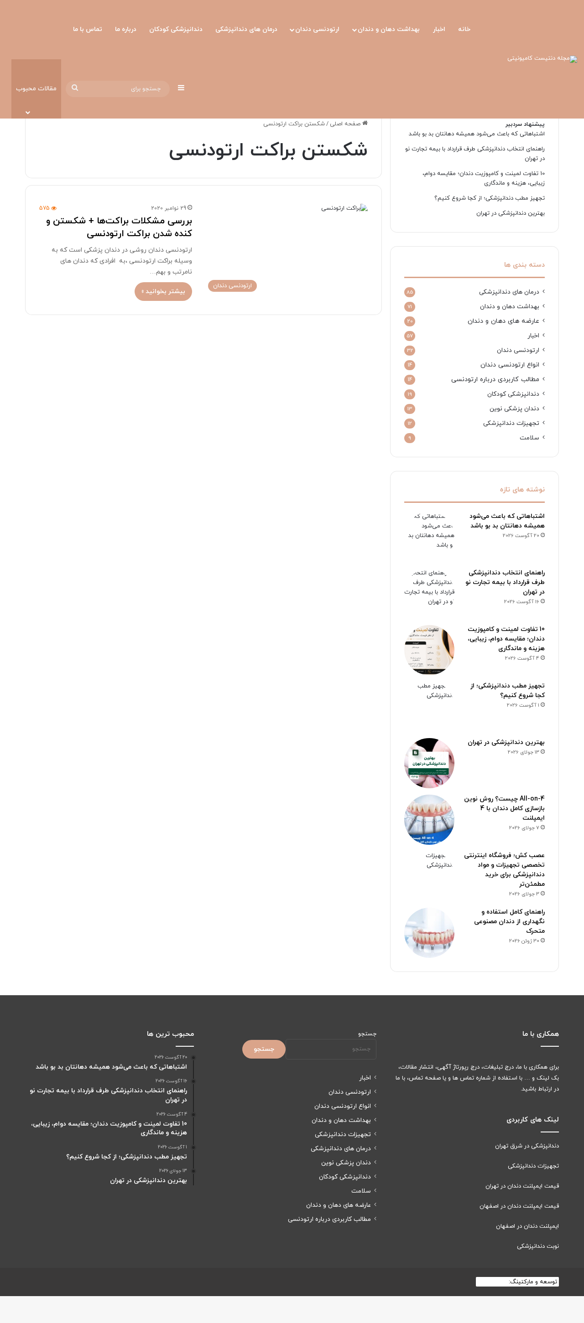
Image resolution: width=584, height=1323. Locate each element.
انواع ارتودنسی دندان (509, 365)
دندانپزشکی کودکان (176, 29)
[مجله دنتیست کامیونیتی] (542, 59)
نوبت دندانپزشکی (538, 1246)
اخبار (439, 29)
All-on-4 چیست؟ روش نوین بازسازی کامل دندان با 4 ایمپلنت (504, 808)
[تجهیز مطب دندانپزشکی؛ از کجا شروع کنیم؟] (429, 707)
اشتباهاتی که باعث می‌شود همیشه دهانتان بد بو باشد (477, 134)
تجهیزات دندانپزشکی (511, 423)
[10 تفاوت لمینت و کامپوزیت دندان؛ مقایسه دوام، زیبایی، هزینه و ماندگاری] (429, 650)
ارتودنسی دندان (317, 29)
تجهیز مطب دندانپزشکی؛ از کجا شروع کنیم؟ (489, 198)
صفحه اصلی (346, 124)
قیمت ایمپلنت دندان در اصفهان (519, 1206)
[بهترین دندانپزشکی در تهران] (429, 763)
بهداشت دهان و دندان (389, 29)
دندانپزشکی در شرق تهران (527, 1146)
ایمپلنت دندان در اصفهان (527, 1226)
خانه (464, 29)
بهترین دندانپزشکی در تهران (510, 213)
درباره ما (125, 29)
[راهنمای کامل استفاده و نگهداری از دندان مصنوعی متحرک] (429, 933)
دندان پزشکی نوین (514, 408)
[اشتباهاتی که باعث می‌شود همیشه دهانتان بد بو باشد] (429, 537)
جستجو (367, 1034)
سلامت (529, 438)
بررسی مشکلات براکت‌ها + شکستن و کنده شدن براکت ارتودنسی (119, 227)
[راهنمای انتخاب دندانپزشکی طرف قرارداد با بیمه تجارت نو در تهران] (429, 593)
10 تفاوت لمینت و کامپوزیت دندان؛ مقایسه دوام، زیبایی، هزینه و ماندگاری (506, 639)
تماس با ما (87, 29)
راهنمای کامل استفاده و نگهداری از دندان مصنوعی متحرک (509, 921)
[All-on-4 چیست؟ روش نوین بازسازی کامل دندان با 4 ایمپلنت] (429, 820)
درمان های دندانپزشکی (246, 29)
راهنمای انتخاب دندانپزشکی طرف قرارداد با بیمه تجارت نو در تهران (505, 582)
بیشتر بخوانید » (163, 291)
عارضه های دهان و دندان (503, 321)
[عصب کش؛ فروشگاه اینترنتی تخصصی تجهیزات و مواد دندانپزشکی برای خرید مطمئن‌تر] (429, 876)
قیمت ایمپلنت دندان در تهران (522, 1186)
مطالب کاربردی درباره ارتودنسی (495, 379)
